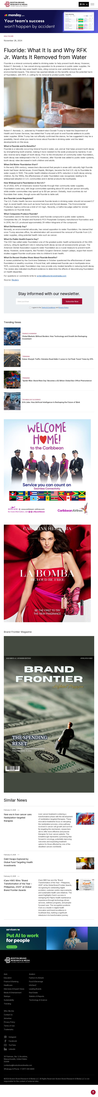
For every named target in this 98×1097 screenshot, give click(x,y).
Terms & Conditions (48, 307)
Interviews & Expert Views (14, 989)
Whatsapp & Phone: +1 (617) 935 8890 (19, 1069)
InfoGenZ (32, 985)
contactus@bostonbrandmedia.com (18, 1065)
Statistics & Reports (36, 996)
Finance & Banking (11, 981)
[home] (16, 4)
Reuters (15, 280)
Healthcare (8, 985)
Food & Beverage (36, 981)
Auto (5, 974)
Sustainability (9, 1000)
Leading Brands (35, 989)
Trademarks (8, 1029)
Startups (7, 996)
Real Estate (33, 993)
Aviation (32, 974)
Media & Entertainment (12, 993)
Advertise (7, 1018)
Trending (7, 1004)
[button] (84, 4)
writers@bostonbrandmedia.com (51, 276)
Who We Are (9, 1011)
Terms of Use (9, 1026)
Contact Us (8, 1015)
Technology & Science (38, 1000)
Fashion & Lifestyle (36, 978)
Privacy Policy (63, 307)
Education (8, 978)
